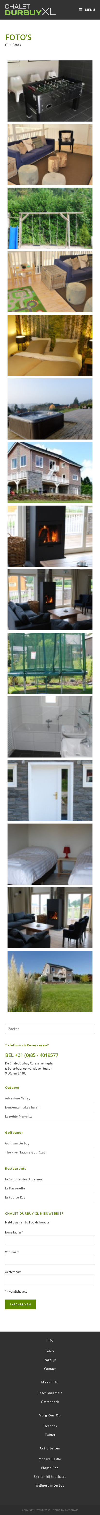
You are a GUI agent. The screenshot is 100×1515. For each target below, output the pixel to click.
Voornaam (12, 1252)
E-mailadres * (14, 1232)
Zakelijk (50, 1360)
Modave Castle (50, 1459)
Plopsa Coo (50, 1468)
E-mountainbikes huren (22, 1107)
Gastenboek (50, 1402)
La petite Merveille (19, 1116)
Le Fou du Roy (15, 1197)
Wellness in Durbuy (50, 1485)
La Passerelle (15, 1188)
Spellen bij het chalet (50, 1477)
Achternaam (13, 1272)
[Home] (6, 45)
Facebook (50, 1426)
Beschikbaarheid (50, 1393)
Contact (50, 1369)
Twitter (50, 1435)
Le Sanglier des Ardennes (23, 1179)
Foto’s (17, 45)
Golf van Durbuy (17, 1143)
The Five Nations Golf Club (25, 1152)
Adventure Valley (17, 1098)
